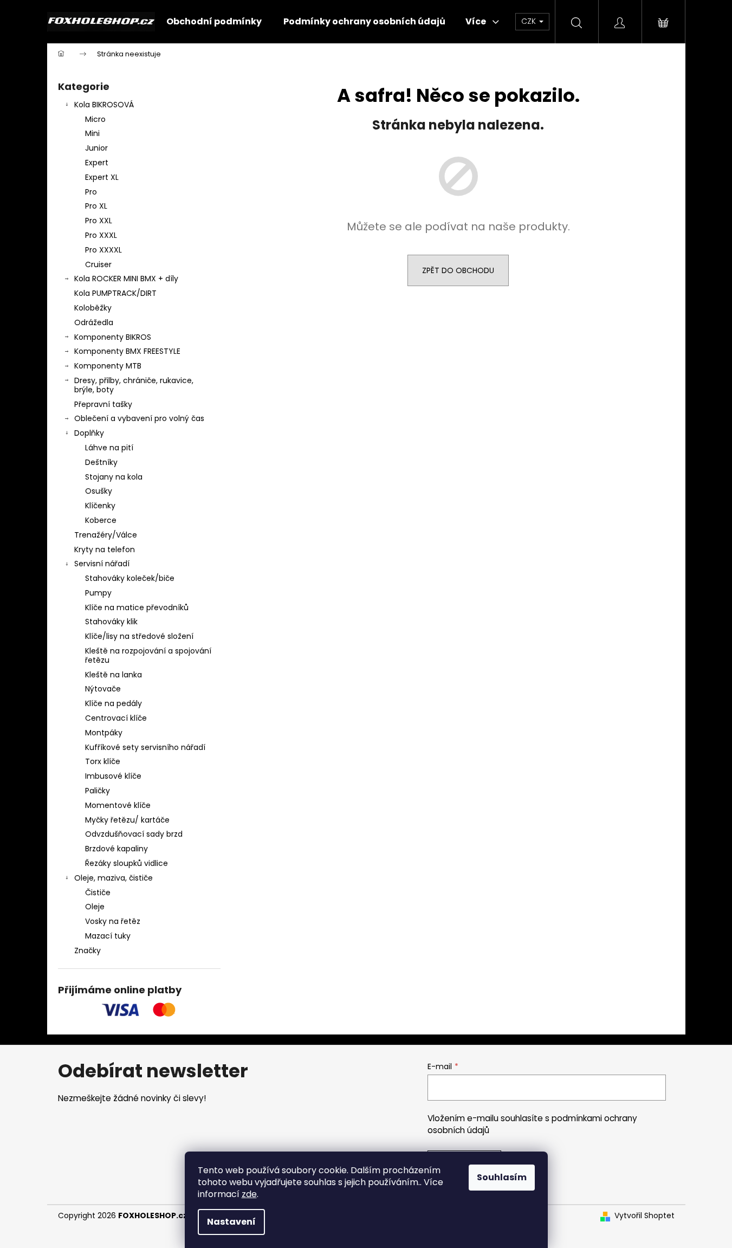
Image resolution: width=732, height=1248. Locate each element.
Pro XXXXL (103, 249)
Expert (96, 162)
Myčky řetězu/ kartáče (127, 819)
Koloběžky (93, 307)
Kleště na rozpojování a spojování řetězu (148, 655)
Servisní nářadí (101, 563)
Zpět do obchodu (458, 270)
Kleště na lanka (113, 674)
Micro (95, 119)
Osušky (98, 491)
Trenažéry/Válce (105, 534)
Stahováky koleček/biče (129, 578)
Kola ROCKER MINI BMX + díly (126, 278)
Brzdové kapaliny (116, 848)
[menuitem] (214, 21)
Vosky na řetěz (112, 921)
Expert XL (102, 177)
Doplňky (89, 433)
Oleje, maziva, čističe (113, 877)
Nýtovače (103, 688)
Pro (91, 191)
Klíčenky (100, 505)
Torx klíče (102, 761)
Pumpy (98, 592)
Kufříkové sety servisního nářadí (145, 747)
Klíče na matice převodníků (137, 607)
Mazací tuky (108, 935)
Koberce (100, 520)
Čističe (98, 892)
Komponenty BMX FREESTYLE (127, 351)
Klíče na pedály (113, 703)
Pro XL (96, 206)
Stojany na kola (113, 476)
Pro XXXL (101, 235)
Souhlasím (502, 1177)
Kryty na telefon (104, 549)
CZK (529, 21)
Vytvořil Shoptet (644, 1216)
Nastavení (231, 1221)
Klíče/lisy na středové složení (139, 636)
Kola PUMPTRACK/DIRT (115, 293)
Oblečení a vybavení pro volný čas (139, 418)
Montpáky (103, 732)
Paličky (97, 790)
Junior (96, 148)
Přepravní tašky (103, 404)
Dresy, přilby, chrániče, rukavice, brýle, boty (133, 385)
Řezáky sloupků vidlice (126, 863)
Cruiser (98, 264)
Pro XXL (98, 220)
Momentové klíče (118, 805)
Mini (92, 133)
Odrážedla (93, 322)
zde (249, 1194)
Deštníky (101, 462)
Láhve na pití (109, 447)
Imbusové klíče (113, 776)
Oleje (95, 906)
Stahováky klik (111, 621)
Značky (87, 950)
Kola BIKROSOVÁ (104, 104)
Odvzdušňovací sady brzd (134, 834)
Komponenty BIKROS (112, 337)
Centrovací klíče (116, 718)
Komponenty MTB (107, 365)
